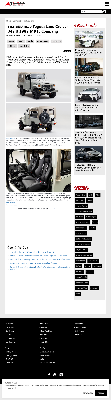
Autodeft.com (54, 209)
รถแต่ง (30, 41)
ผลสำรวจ (89, 271)
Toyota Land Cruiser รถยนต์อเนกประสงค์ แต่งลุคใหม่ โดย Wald (34, 263)
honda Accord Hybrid (84, 211)
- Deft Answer (79, 331)
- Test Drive (43, 338)
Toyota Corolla (81, 249)
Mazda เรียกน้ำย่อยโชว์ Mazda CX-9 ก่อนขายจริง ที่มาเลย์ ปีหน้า (88, 52)
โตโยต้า (20, 41)
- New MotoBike (45, 331)
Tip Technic (78, 323)
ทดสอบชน (80, 200)
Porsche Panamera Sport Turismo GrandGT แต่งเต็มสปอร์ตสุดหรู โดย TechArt (88, 80)
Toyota (11, 41)
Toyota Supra (81, 233)
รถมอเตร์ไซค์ (93, 260)
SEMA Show (56, 41)
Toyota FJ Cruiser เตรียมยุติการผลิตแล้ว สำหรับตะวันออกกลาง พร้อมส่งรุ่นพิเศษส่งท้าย (40, 268)
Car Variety (17, 21)
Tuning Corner (28, 21)
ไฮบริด (95, 222)
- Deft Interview (10, 342)
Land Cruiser (24, 46)
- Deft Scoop (9, 331)
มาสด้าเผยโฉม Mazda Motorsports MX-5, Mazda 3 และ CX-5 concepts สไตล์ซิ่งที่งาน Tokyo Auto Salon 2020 (88, 137)
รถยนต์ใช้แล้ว (81, 277)
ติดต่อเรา (42, 359)
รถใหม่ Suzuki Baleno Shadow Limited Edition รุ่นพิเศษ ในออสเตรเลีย (88, 168)
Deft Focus (9, 323)
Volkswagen (91, 217)
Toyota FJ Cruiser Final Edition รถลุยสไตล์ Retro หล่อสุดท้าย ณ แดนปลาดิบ (38, 255)
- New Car (43, 327)
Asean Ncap (81, 195)
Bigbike (87, 266)
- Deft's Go (9, 362)
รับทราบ (101, 393)
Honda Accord (81, 206)
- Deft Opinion (10, 338)
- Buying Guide (80, 327)
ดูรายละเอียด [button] (88, 393)
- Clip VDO (9, 359)
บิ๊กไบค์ (78, 266)
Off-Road (11, 46)
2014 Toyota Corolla (84, 255)
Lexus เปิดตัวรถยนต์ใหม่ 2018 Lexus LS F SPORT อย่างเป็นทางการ (87, 107)
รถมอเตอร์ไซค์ (81, 288)
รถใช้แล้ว (79, 271)
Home (8, 21)
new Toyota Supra (83, 244)
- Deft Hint (8, 334)
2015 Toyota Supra (83, 239)
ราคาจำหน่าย (81, 228)
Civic (91, 195)
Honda (89, 200)
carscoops (13, 205)
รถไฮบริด (79, 217)
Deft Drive (43, 334)
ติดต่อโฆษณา (44, 355)
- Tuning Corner (11, 355)
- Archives (78, 334)
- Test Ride (43, 342)
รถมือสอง (97, 266)
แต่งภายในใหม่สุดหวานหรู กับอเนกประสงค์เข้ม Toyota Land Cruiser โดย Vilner (40, 259)
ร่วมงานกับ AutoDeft (47, 362)
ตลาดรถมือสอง (82, 282)
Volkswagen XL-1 (82, 222)
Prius (98, 195)
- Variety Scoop (10, 352)
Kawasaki (94, 288)
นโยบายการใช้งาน (46, 352)
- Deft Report (10, 327)
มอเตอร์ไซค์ (80, 260)
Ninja (78, 293)
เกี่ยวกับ (42, 348)
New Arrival (43, 323)
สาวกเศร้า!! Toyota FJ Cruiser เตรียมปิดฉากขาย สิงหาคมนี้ (32, 252)
